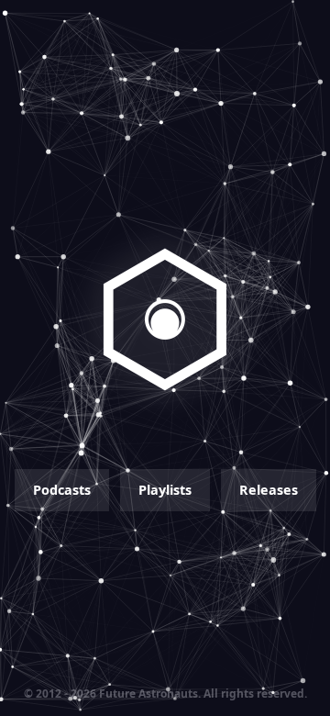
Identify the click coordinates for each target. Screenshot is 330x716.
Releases (268, 489)
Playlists (165, 489)
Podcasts (62, 489)
